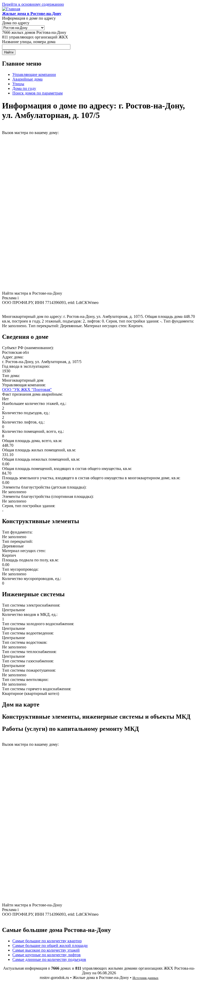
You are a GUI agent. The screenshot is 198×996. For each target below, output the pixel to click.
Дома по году (24, 88)
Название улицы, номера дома (28, 42)
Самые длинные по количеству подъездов (49, 959)
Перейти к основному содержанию (33, 4)
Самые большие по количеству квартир (47, 941)
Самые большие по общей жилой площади (50, 945)
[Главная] (11, 9)
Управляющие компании (34, 74)
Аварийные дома (27, 79)
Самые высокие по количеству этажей (46, 950)
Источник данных (146, 978)
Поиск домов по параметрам (37, 93)
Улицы (18, 84)
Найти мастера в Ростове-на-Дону (32, 293)
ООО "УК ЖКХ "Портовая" (27, 389)
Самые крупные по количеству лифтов (46, 955)
